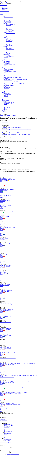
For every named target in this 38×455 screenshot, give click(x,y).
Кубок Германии (9, 43)
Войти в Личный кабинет (4, 11)
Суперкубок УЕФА (7, 19)
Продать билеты (5, 8)
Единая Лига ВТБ (7, 73)
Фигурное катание (5, 100)
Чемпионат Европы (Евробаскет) (10, 71)
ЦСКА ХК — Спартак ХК (4, 216)
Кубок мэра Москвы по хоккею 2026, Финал (7, 227)
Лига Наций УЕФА (7, 20)
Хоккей (3, 60)
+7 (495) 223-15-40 (3, 2)
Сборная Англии (9, 36)
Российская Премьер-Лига (10, 24)
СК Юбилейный (13, 115)
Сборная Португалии (10, 58)
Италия (5, 37)
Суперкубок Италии (9, 40)
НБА (5, 74)
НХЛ (5, 65)
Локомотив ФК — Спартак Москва (6, 290)
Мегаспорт (2, 217)
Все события (6, 59)
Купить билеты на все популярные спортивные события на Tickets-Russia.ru (13, 0)
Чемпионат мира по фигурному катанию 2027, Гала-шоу (11, 127)
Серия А (7, 38)
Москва (1, 218)
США (5, 50)
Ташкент (1, 410)
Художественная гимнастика (9, 102)
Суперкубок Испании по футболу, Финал (7, 403)
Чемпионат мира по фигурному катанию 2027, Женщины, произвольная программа (16, 132)
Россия (5, 23)
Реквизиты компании (8, 431)
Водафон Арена (3, 184)
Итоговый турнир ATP (8, 87)
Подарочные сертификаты (8, 425)
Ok (10, 452)
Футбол (3, 16)
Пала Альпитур (3, 206)
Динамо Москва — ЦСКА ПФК (5, 347)
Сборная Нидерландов (10, 56)
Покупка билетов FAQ (8, 436)
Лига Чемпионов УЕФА (8, 17)
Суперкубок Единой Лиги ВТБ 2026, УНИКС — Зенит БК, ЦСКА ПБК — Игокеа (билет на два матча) (17, 363)
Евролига (6, 68)
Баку (1, 191)
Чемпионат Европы (7, 21)
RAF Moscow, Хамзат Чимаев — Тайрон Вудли (8, 358)
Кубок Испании (9, 29)
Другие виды (4, 101)
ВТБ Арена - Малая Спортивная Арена (7, 364)
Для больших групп (7, 439)
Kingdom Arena (2, 201)
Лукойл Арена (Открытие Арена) (6, 304)
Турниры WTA (6, 84)
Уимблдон (6, 78)
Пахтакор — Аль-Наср (4, 408)
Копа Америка (8, 51)
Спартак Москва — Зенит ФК (5, 303)
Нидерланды (6, 54)
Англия (5, 32)
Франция (5, 46)
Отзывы (3, 9)
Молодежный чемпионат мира (9, 64)
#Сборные (4, 111)
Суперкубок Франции (10, 49)
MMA (3, 99)
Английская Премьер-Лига (10, 33)
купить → (2, 14)
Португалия (6, 57)
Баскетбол (4, 67)
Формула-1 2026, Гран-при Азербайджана (7, 189)
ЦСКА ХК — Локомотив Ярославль (6, 259)
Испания (5, 27)
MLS (7, 52)
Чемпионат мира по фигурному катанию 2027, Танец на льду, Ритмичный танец (16, 134)
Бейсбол (5, 104)
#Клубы (3, 110)
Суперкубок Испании (10, 30)
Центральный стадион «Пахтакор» (6, 409)
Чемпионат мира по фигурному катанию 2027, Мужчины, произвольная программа (16, 129)
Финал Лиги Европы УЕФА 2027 (6, 178)
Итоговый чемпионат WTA (9, 85)
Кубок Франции (9, 48)
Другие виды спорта (3, 113)
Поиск (5, 434)
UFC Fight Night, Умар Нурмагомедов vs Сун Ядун (9, 352)
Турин (1, 207)
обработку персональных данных (13, 454)
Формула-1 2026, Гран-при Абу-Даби (6, 194)
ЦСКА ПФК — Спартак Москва (5, 328)
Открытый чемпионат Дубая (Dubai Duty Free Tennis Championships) (15, 79)
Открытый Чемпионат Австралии (10, 90)
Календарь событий (7, 433)
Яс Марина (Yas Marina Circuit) (5, 195)
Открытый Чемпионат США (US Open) (11, 81)
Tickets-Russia (2, 419)
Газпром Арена (3, 272)
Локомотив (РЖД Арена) (4, 285)
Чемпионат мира (7, 63)
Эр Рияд (1, 202)
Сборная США (8, 53)
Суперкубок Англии (9, 35)
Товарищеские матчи (7, 22)
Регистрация (6, 427)
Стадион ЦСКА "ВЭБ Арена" (5, 266)
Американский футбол (8, 103)
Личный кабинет (7, 426)
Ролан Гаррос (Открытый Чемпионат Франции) (12, 77)
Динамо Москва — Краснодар (5, 334)
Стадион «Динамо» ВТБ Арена (5, 335)
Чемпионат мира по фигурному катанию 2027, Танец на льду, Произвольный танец (16, 130)
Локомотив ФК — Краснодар (5, 284)
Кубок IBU (6, 96)
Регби (5, 108)
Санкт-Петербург (7, 115)
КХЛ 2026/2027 (7, 61)
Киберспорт (6, 109)
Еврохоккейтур (7, 62)
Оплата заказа (4, 6)
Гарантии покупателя (8, 424)
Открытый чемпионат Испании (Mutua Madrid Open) (13, 82)
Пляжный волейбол (7, 107)
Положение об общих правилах (5, 442)
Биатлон (3, 92)
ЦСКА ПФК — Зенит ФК (4, 315)
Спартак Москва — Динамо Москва (6, 309)
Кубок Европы (6, 72)
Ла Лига (7, 28)
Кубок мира (6, 95)
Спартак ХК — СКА (3, 254)
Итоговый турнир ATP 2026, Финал (6, 205)
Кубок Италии (8, 39)
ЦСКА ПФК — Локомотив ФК (5, 265)
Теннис (3, 76)
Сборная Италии (9, 41)
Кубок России (8, 25)
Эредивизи (8, 55)
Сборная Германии (9, 45)
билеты (1, 181)
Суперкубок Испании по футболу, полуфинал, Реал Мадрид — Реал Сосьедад (13, 392)
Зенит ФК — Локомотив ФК (5, 271)
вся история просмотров (10, 417)
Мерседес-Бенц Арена (4, 353)
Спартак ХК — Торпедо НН (5, 243)
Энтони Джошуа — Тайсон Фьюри (6, 200)
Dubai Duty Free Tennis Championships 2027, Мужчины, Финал (10, 211)
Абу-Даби (2, 196)
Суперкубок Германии (10, 44)
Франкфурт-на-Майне (4, 180)
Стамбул (1, 185)
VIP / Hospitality (7, 440)
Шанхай (1, 354)
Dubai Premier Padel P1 (8, 80)
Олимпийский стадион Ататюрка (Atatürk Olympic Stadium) (10, 393)
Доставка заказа (5, 7)
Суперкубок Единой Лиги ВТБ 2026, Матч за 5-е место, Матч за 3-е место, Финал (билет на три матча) (17, 381)
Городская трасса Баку (4, 190)
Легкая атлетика (7, 106)
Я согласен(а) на (10, 454)
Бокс (3, 98)
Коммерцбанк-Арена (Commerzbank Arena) (7, 179)
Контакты (2, 421)
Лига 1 (7, 47)
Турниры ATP (6, 86)
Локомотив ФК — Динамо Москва (6, 296)
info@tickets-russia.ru (3, 5)
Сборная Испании (9, 31)
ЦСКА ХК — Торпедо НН (4, 238)
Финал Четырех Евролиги (8, 69)
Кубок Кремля (6, 88)
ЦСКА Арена (2, 233)
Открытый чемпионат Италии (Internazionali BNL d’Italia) (14, 83)
